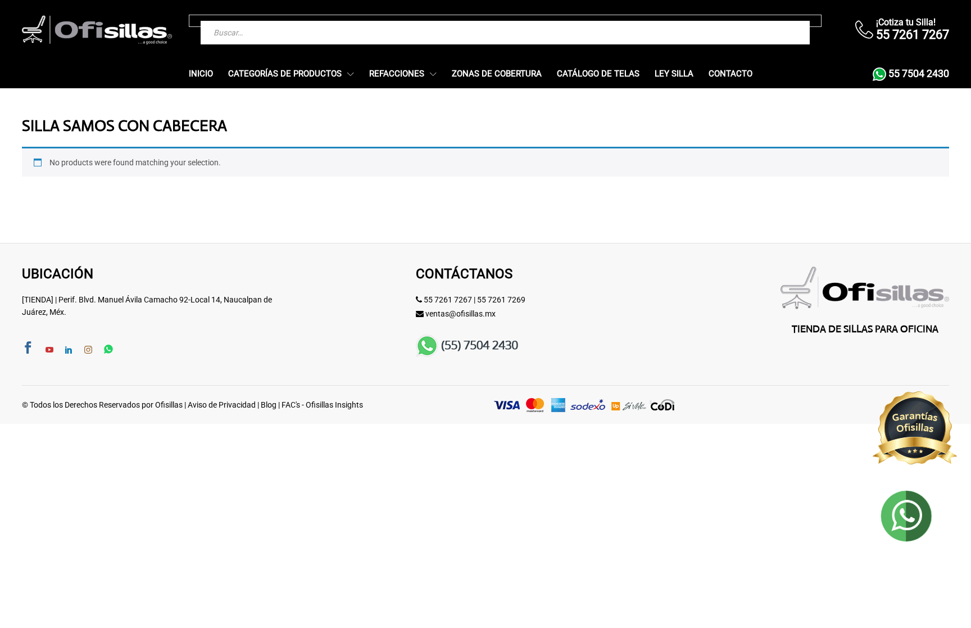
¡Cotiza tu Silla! (906, 22)
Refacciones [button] (396, 74)
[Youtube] (49, 350)
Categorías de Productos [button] (285, 74)
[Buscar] (779, 21)
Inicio (201, 74)
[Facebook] (28, 348)
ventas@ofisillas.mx (460, 313)
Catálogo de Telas (598, 74)
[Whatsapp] (108, 350)
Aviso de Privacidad (222, 404)
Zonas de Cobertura (497, 74)
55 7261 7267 (448, 299)
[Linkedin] (68, 350)
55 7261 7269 (501, 299)
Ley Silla (674, 74)
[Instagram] (88, 350)
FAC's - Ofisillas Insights (322, 404)
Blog (268, 404)
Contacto (730, 74)
